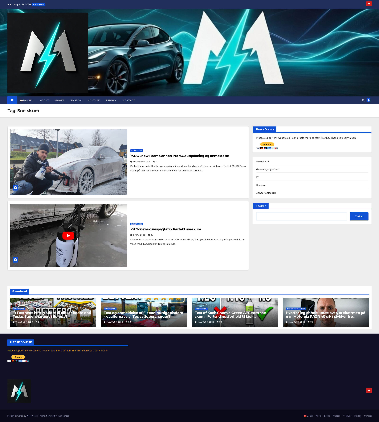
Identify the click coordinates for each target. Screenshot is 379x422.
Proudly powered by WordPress (22, 416)
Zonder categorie (266, 192)
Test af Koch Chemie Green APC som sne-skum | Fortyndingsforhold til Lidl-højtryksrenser (231, 316)
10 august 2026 (24, 322)
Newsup (50, 416)
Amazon (76, 100)
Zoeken (261, 206)
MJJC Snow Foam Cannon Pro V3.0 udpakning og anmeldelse (179, 156)
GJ (157, 161)
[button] (363, 100)
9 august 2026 (115, 322)
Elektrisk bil (136, 151)
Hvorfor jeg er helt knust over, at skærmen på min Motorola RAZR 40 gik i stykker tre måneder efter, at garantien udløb (325, 316)
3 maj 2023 (139, 235)
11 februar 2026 (142, 161)
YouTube (94, 100)
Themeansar (63, 416)
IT (257, 177)
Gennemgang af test (268, 169)
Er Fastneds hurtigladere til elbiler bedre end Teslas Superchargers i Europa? (52, 315)
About (44, 100)
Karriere (261, 185)
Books (59, 100)
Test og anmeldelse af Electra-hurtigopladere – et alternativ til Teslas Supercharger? (143, 315)
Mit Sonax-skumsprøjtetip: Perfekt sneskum (165, 229)
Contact (129, 100)
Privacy (111, 100)
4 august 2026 (206, 322)
